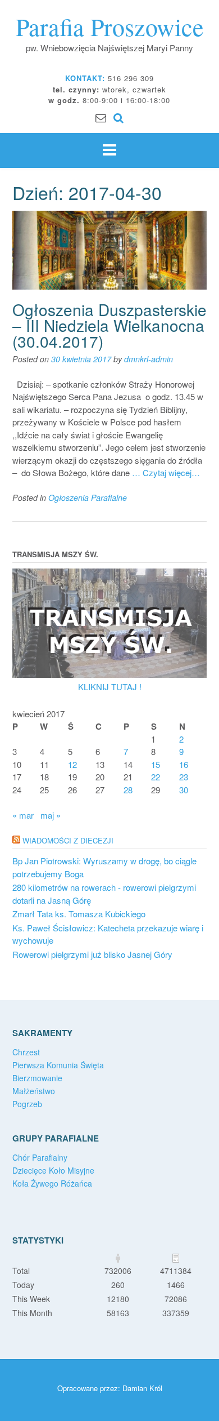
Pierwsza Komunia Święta (58, 1065)
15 (155, 764)
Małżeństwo (33, 1090)
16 (183, 764)
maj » (50, 815)
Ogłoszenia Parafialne (87, 497)
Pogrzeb (27, 1103)
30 (183, 790)
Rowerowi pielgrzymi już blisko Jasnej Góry (92, 954)
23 (183, 777)
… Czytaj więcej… (166, 472)
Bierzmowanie (37, 1077)
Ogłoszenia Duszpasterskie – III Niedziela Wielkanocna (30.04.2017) (109, 325)
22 (155, 777)
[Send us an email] (100, 117)
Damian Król (142, 1388)
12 (72, 764)
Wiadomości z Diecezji (67, 840)
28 (128, 790)
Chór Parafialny (39, 1157)
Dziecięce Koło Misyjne (53, 1170)
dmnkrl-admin (148, 359)
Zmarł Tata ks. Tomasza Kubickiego (78, 914)
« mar (23, 815)
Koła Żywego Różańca (52, 1183)
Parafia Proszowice (110, 26)
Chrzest (26, 1052)
